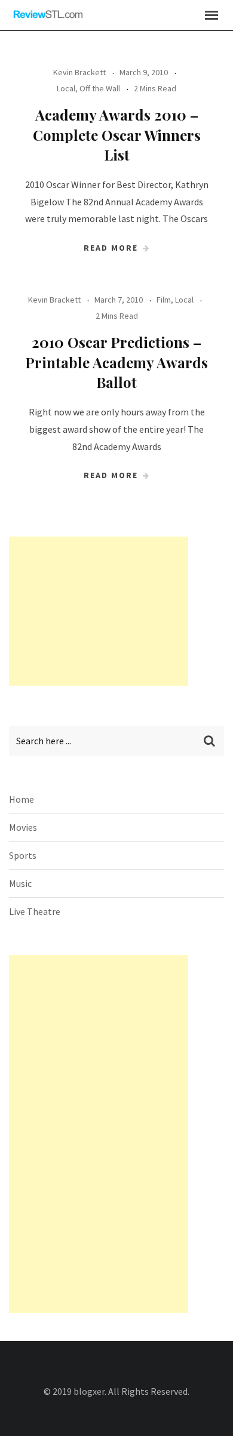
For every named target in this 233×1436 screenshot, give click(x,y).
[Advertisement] (98, 611)
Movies (23, 827)
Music (20, 883)
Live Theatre (34, 911)
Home (21, 799)
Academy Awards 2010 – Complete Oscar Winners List (117, 134)
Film (164, 299)
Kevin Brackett (79, 72)
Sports (22, 855)
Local (66, 88)
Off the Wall (99, 88)
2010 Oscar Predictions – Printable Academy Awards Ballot (116, 362)
